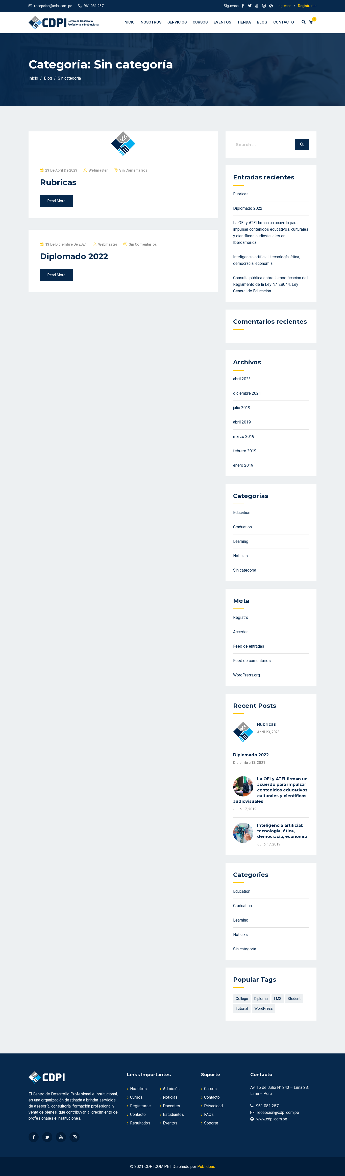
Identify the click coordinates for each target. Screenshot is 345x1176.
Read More (56, 201)
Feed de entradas (248, 646)
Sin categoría (244, 570)
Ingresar (284, 6)
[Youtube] (61, 1137)
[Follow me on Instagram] (264, 6)
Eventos (222, 22)
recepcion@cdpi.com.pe (53, 6)
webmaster (98, 170)
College (242, 998)
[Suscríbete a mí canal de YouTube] (257, 6)
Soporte (211, 1123)
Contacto (283, 22)
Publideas (206, 1166)
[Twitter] (47, 1137)
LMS (277, 998)
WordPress (263, 1008)
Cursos (200, 22)
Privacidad (213, 1105)
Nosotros (151, 22)
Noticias (240, 555)
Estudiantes (173, 1114)
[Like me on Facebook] (242, 6)
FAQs (209, 1114)
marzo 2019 (243, 436)
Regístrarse (140, 1105)
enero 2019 (243, 465)
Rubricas (58, 182)
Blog (262, 22)
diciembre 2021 (247, 393)
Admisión (171, 1088)
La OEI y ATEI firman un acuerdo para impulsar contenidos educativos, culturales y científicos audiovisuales (270, 790)
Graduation (242, 527)
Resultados (140, 1123)
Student (294, 998)
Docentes (171, 1105)
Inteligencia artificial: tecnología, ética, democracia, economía (282, 831)
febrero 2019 (244, 451)
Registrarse (307, 6)
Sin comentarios (133, 170)
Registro (240, 617)
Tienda (244, 22)
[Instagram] (74, 1137)
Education (241, 512)
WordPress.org (246, 675)
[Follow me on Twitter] (250, 6)
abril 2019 (242, 422)
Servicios (177, 22)
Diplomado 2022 (74, 256)
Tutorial (242, 1008)
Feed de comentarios (252, 660)
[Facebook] (34, 1137)
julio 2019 (241, 407)
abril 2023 (242, 379)
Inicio (129, 22)
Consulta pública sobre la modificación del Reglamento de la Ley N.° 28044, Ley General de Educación (270, 284)
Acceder (240, 631)
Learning (240, 541)
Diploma (261, 998)
